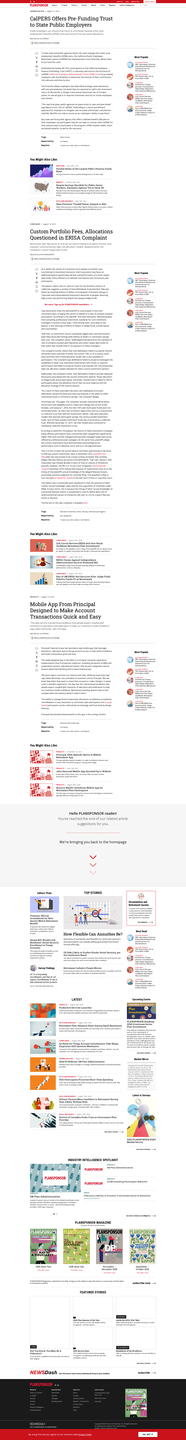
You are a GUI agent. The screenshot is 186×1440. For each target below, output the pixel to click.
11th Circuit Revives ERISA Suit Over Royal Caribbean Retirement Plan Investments (144, 99)
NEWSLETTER (135, 1)
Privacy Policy (78, 1404)
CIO (31, 1427)
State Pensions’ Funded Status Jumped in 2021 (81, 204)
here (85, 503)
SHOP (127, 1)
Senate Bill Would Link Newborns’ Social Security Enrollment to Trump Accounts (44, 944)
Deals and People (66, 1113)
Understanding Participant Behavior (53, 1196)
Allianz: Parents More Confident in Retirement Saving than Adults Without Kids (88, 1099)
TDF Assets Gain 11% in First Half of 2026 (144, 77)
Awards (93, 5)
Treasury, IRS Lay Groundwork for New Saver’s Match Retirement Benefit (44, 919)
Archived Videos (35, 1410)
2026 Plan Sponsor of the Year (86, 1320)
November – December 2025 (109, 1268)
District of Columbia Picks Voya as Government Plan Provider (88, 1117)
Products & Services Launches (75, 1007)
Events (102, 5)
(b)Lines (54, 1396)
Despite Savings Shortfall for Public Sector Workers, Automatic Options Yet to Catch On (80, 186)
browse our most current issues (93, 1225)
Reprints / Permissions (81, 1401)
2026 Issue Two (43, 1266)
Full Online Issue (43, 1270)
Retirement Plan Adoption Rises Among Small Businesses (90, 1025)
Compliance (139, 83)
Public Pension (65, 137)
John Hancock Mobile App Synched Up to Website (83, 771)
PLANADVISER (39, 1427)
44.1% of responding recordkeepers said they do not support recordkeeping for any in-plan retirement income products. (44, 978)
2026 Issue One (76, 1266)
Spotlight (55, 1398)
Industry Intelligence (127, 5)
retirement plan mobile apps (69, 723)
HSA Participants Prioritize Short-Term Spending (86, 1079)
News (54, 5)
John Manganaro (46, 254)
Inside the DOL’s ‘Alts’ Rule (127, 1320)
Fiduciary (85, 512)
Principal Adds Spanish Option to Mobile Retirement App (78, 756)
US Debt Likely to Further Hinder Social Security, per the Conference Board (92, 953)
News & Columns (36, 1393)
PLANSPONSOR (50, 1427)
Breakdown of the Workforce (129, 1351)
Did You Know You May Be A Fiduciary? (45, 1352)
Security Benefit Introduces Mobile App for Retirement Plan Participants (79, 789)
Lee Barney (44, 38)
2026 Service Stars (81, 1351)
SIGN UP (152, 1)
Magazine (112, 5)
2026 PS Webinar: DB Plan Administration (82, 1061)
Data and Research (141, 62)
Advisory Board (78, 1398)
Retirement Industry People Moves (83, 968)
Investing (60, 166)
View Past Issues (100, 1398)
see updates (142, 922)
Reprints (87, 145)
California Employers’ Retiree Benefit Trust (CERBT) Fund (75, 74)
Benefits (59, 182)
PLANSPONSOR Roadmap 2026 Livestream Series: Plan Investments (140, 1024)
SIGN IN (147, 1)
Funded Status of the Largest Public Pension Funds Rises (84, 170)
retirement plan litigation (97, 512)
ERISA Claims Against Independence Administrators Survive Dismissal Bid (77, 561)
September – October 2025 (142, 1268)
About (75, 1393)
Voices (73, 5)
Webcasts (34, 1193)
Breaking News (57, 1401)
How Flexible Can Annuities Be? (93, 934)
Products (34, 597)
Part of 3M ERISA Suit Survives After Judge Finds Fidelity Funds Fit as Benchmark (145, 111)
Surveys (84, 5)
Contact (76, 1396)
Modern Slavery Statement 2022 (106, 1428)
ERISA (79, 512)
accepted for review (63, 478)
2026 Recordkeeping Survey (44, 986)
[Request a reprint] (37, 70)
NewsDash (55, 1393)
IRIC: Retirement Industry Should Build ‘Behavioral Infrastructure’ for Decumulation (145, 67)
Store (75, 1410)
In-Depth (64, 5)
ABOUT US (120, 1)
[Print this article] (36, 75)
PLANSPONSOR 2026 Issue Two (102, 1394)
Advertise (76, 1407)
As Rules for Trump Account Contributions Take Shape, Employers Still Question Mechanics (145, 87)
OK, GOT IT (148, 1434)
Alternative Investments (68, 512)
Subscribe (98, 1401)
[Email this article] (36, 53)
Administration (37, 11)
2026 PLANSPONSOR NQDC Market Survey (141, 1140)
